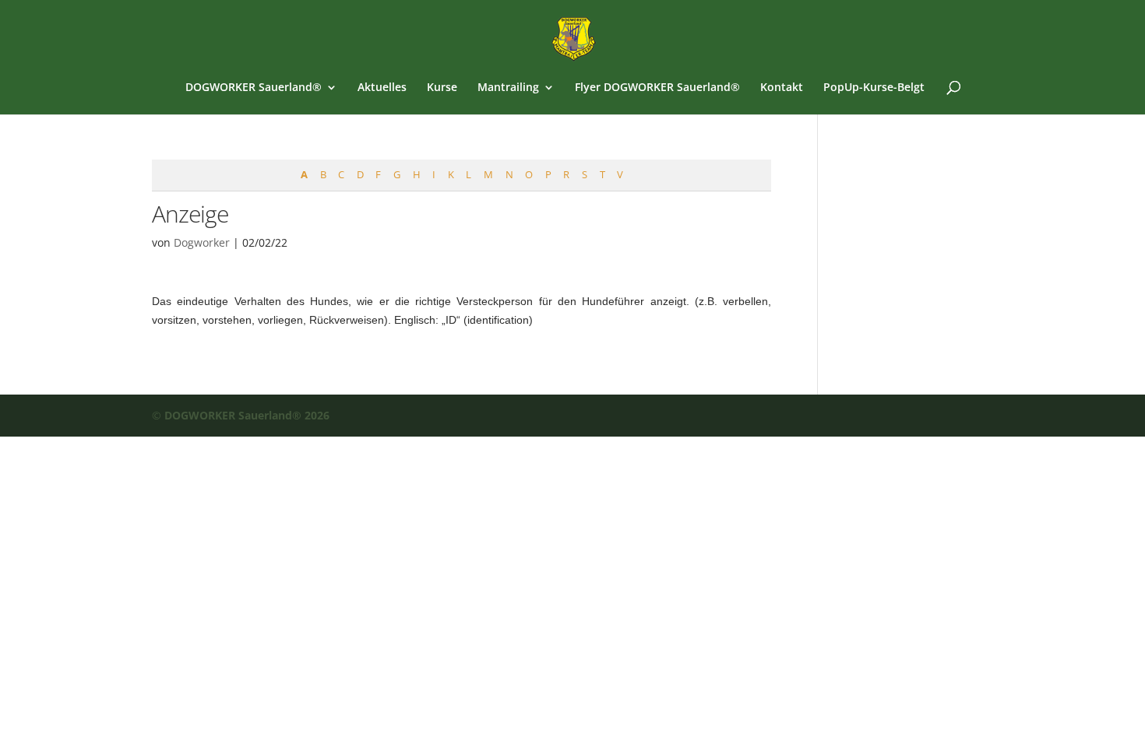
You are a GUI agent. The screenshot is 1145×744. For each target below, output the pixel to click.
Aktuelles (382, 88)
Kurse (442, 88)
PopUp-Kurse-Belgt (874, 88)
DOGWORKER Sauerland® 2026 (246, 415)
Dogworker (202, 242)
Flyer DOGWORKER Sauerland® (657, 88)
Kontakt (781, 88)
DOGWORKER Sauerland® (253, 88)
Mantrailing (508, 88)
